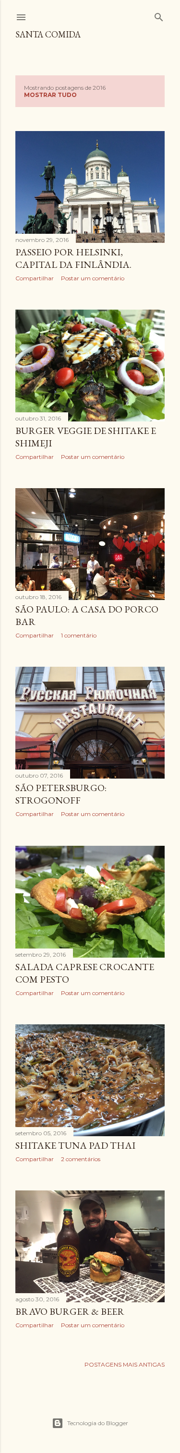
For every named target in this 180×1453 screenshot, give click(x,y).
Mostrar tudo (50, 94)
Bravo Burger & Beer (69, 1311)
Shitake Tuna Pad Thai (75, 1145)
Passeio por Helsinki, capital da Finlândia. (73, 258)
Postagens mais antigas (124, 1364)
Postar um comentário (92, 278)
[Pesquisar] (159, 15)
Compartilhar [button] (34, 278)
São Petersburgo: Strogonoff (61, 793)
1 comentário (78, 635)
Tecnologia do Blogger (97, 1423)
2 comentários (80, 1159)
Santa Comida (48, 34)
